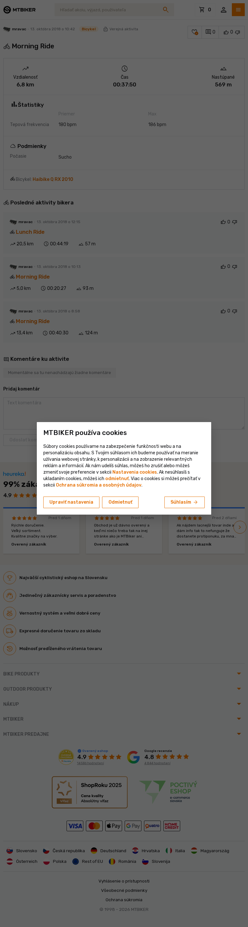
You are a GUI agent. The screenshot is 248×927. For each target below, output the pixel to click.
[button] (117, 478)
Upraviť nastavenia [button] (71, 502)
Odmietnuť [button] (120, 502)
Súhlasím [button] (184, 502)
